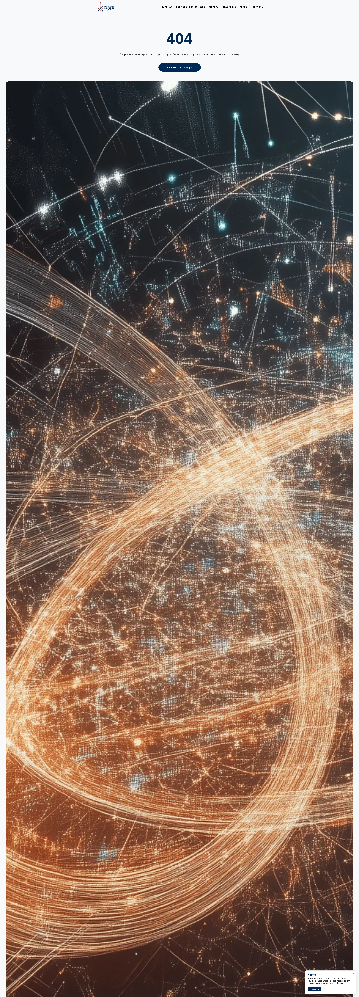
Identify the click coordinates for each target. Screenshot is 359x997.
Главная (167, 7)
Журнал (214, 7)
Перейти (314, 989)
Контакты (257, 7)
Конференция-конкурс (190, 7)
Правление (229, 7)
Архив (243, 7)
